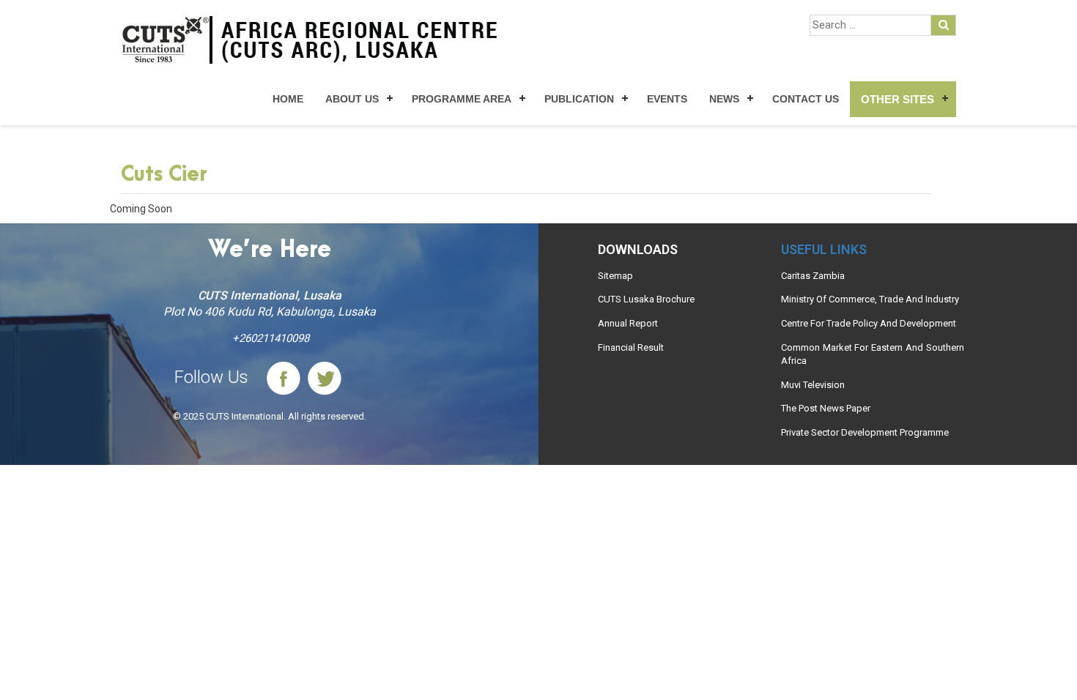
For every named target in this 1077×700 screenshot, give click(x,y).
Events (667, 99)
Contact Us (805, 99)
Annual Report (628, 323)
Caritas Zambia (813, 275)
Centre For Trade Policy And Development (868, 323)
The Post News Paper (825, 408)
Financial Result (631, 347)
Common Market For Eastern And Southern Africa (872, 354)
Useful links (824, 249)
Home (288, 99)
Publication (579, 99)
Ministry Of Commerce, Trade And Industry (870, 299)
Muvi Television (813, 384)
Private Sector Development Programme (865, 432)
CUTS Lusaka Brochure (646, 299)
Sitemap (615, 275)
